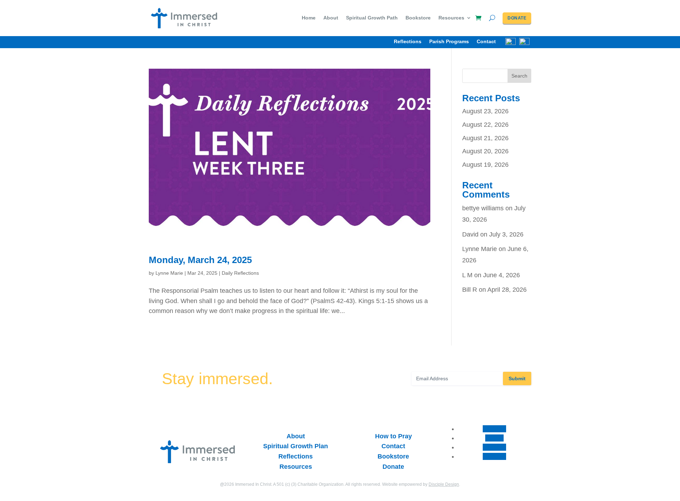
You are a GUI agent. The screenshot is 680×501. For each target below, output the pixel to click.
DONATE (517, 18)
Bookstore (418, 18)
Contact (486, 41)
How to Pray (393, 436)
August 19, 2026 (485, 164)
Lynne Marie (169, 273)
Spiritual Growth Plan (295, 446)
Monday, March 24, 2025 (200, 260)
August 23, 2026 (485, 111)
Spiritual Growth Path (372, 18)
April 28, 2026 (507, 289)
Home (309, 18)
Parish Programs (449, 41)
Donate (393, 466)
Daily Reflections (240, 273)
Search (519, 76)
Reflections (407, 41)
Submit (517, 378)
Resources (451, 18)
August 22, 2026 (485, 124)
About (330, 18)
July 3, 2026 (506, 234)
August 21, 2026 (485, 138)
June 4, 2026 (501, 275)
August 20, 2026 (485, 151)
